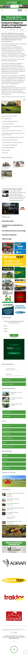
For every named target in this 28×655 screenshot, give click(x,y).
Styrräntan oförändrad (9, 235)
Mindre (5, 331)
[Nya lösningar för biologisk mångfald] (6, 174)
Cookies (14, 641)
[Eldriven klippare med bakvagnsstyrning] (6, 164)
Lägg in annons (6, 416)
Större (5, 326)
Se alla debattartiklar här (15, 200)
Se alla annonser (7, 379)
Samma (5, 328)
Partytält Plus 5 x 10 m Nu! (16, 398)
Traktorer (5, 455)
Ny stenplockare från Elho (12, 512)
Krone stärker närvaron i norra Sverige (13, 231)
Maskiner (5, 459)
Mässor (5, 442)
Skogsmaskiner (6, 468)
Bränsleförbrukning (7, 438)
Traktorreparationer (8, 446)
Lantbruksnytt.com (14, 631)
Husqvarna (15, 167)
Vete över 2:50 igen (11, 517)
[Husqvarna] (18, 164)
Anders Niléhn (12, 29)
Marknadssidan (6, 434)
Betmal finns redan (8, 221)
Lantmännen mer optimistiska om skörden (12, 225)
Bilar (4, 464)
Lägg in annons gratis (8, 384)
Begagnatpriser (6, 425)
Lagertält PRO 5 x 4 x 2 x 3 (16, 393)
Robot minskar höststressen (13, 503)
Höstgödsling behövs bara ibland (14, 521)
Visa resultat (14, 337)
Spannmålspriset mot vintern (13, 498)
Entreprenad (21, 29)
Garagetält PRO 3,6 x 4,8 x (16, 404)
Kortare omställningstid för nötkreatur (15, 507)
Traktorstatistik (7, 429)
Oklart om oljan (6, 239)
